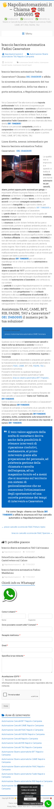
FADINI (36, 366)
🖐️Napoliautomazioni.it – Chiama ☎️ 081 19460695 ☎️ (27, 9)
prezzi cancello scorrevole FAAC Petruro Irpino (23, 527)
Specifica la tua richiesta (13, 656)
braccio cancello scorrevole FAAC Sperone (32, 533)
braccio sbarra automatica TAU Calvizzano (25, 547)
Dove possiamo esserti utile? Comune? (20, 625)
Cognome (31, 620)
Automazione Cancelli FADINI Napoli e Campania (23, 734)
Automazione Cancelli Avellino (29, 62)
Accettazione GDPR (11, 676)
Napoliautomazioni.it (14, 54)
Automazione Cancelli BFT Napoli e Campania (22, 721)
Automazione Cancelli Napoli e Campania (20, 738)
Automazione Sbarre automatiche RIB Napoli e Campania (27, 781)
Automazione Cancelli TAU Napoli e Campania (22, 747)
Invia (6, 706)
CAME (21, 366)
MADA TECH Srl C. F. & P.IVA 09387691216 (32, 806)
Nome (4, 620)
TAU (42, 366)
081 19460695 (33, 76)
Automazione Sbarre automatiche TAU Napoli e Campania (25, 55)
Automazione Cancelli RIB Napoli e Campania (22, 743)
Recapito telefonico (11, 635)
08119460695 (8, 399)
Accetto (30, 799)
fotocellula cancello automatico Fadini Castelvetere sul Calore (23, 559)
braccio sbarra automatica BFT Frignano (31, 378)
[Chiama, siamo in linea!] (48, 803)
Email (5, 645)
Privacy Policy (11, 806)
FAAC (15, 366)
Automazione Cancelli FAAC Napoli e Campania (22, 730)
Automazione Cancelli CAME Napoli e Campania (23, 725)
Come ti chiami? (9, 612)
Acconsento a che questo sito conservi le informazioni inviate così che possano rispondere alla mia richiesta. (27, 683)
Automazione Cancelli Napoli (22, 65)
